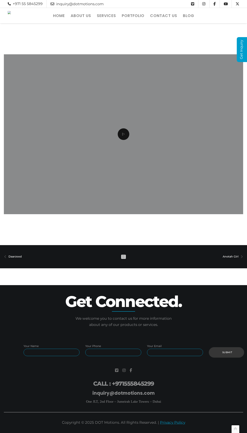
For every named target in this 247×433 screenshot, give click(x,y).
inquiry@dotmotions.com (80, 4)
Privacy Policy (172, 422)
